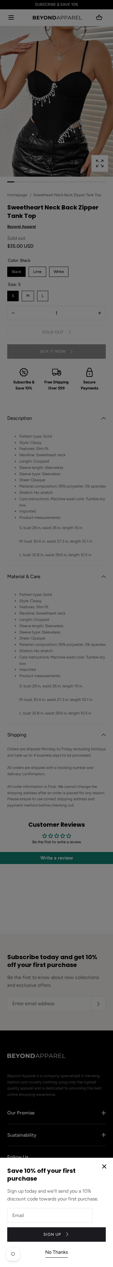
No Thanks (56, 1252)
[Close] (56, 633)
